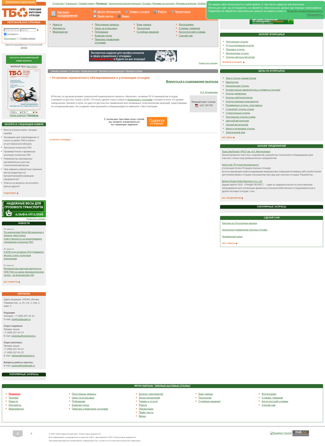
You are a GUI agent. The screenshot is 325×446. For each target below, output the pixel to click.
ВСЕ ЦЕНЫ (227, 137)
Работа (162, 11)
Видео (125, 16)
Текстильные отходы (237, 41)
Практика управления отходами (90, 408)
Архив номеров (18, 115)
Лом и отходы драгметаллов (241, 78)
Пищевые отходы (235, 49)
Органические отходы (237, 86)
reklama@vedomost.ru (23, 355)
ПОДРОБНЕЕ (10, 193)
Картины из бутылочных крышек (239, 223)
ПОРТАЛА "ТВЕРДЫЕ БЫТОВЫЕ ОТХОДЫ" (166, 385)
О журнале (74, 71)
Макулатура (232, 82)
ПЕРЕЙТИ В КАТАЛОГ (232, 62)
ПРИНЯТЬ (315, 15)
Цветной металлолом (237, 120)
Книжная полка (103, 35)
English (202, 3)
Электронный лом (235, 132)
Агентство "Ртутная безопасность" (240, 164)
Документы (59, 28)
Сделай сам (186, 35)
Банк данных (144, 24)
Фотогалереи (186, 24)
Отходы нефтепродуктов (239, 97)
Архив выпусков (89, 71)
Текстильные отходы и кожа (240, 117)
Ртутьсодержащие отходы (240, 45)
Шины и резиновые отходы (240, 128)
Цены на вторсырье (106, 28)
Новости (57, 24)
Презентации (183, 11)
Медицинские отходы (237, 53)
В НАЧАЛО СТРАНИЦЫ (60, 140)
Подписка (14, 394)
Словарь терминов (189, 28)
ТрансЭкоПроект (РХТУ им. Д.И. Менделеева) (246, 151)
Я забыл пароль (27, 38)
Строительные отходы (238, 113)
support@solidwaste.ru (23, 365)
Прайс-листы (105, 16)
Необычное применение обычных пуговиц (244, 230)
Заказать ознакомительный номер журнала (23, 59)
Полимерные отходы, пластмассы (244, 105)
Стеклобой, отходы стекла (240, 109)
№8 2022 (31, 66)
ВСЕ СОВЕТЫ (229, 243)
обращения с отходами (139, 99)
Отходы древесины (236, 93)
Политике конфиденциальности (305, 11)
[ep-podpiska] (133, 56)
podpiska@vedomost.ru (23, 336)
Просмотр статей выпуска (111, 71)
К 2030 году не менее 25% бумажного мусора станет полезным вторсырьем (24, 255)
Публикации (101, 31)
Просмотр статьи (134, 71)
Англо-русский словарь (192, 31)
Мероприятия (60, 31)
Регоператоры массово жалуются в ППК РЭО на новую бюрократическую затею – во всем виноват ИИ (24, 272)
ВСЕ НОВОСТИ (11, 282)
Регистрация (10, 38)
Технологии (143, 28)
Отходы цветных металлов (240, 57)
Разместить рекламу (36, 219)
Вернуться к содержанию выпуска (192, 81)
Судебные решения (148, 31)
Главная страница (59, 71)
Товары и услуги (139, 11)
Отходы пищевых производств (242, 101)
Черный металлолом (237, 124)
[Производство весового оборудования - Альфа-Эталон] (24, 208)
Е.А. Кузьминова (209, 92)
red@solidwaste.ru (21, 319)
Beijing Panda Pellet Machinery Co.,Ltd (242, 181)
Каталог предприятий (67, 14)
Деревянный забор (232, 236)
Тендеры (13, 397)
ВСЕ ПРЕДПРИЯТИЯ (231, 198)
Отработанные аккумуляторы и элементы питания (253, 90)
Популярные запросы (107, 24)
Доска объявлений (109, 11)
